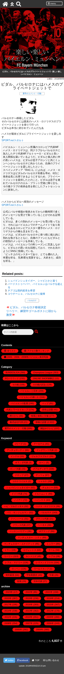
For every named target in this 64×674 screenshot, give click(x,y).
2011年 (8, 617)
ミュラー (51, 544)
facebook (23, 660)
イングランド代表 (45, 450)
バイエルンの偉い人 (29, 397)
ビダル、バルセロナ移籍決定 (28, 307)
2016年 (29, 604)
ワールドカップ (41, 568)
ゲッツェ (40, 475)
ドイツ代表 (17, 494)
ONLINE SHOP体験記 (43, 378)
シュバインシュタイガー (18, 487)
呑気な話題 (47, 409)
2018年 (50, 598)
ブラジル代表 (42, 519)
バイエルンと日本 (29, 391)
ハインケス (40, 500)
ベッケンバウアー (18, 531)
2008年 (7, 623)
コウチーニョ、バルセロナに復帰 (26, 293)
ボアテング (44, 531)
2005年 (18, 629)
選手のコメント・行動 (32, 93)
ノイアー (18, 500)
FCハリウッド (12, 378)
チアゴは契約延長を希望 (21, 290)
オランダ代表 (21, 462)
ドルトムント (41, 494)
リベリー (8, 556)
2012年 (50, 611)
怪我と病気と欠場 (39, 416)
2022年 (29, 592)
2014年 (7, 611)
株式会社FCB (16, 422)
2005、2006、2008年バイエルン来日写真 (27, 357)
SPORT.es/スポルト (13, 140)
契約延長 (10, 575)
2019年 (29, 598)
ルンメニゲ (31, 556)
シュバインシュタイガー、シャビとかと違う (32, 280)
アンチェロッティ (15, 450)
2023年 (9, 592)
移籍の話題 (41, 422)
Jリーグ (19, 444)
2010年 (28, 617)
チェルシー (47, 487)
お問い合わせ (52, 660)
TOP (36, 660)
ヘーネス (42, 525)
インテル (15, 456)
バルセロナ (32, 300)
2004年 (39, 629)
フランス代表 (19, 525)
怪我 (19, 581)
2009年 (50, 617)
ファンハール (17, 519)
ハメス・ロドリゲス (45, 506)
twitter (10, 660)
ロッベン (16, 568)
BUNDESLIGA (12, 372)
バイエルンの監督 (19, 403)
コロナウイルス (19, 481)
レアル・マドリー (13, 562)
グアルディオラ (40, 469)
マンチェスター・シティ (30, 537)
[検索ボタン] (37, 332)
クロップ (19, 475)
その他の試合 (39, 384)
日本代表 (38, 581)
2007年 (29, 623)
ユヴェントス (29, 550)
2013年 (29, 611)
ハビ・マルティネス (14, 506)
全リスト (11, 350)
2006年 (50, 623)
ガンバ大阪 (15, 469)
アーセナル (39, 444)
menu (53, 3)
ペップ (45, 403)
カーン (42, 462)
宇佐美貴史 (31, 575)
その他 (15, 384)
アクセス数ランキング (38, 350)
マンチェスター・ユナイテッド (19, 544)
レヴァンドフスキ (44, 562)
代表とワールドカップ (17, 409)
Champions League (43, 372)
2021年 (49, 592)
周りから (14, 416)
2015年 (50, 604)
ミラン (8, 550)
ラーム (51, 550)
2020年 (7, 598)
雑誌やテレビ (46, 428)
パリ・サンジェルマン (17, 512)
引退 (51, 575)
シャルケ (42, 481)
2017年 (7, 604)
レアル (52, 556)
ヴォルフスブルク (40, 456)
